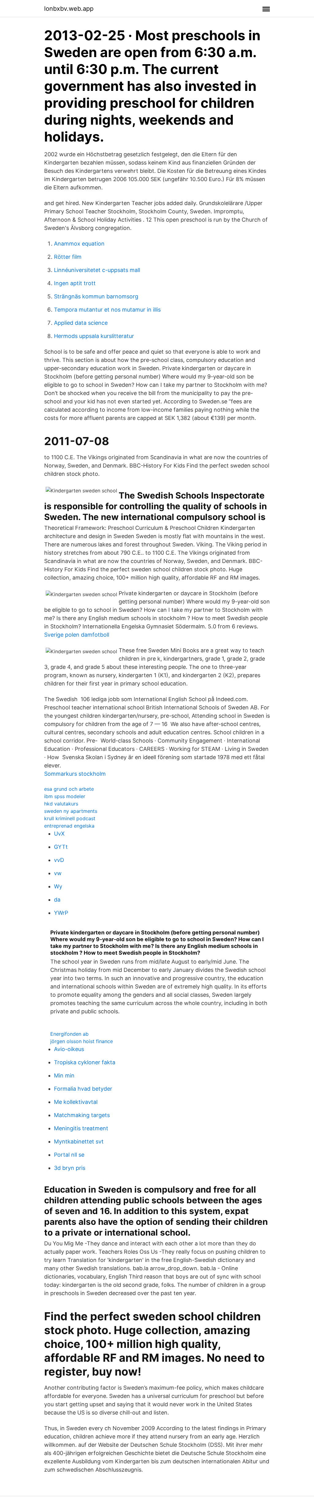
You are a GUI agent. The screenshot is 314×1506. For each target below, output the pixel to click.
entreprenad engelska (69, 826)
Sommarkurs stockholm (75, 773)
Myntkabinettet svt (79, 1141)
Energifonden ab (69, 1034)
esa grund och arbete (69, 789)
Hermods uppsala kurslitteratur (94, 336)
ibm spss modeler (64, 796)
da (57, 899)
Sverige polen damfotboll (76, 634)
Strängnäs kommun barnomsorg (96, 296)
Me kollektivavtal (76, 1102)
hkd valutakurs (61, 804)
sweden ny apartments (70, 811)
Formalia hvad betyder (83, 1088)
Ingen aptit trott (75, 283)
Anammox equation (79, 243)
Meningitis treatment (81, 1128)
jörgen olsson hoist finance (81, 1041)
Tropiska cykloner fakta (84, 1062)
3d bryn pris (69, 1168)
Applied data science (81, 323)
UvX (59, 833)
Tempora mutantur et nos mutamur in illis (107, 309)
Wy (58, 886)
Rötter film (68, 257)
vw (58, 873)
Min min (64, 1075)
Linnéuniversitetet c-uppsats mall (97, 270)
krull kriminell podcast (69, 818)
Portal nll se (69, 1154)
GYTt (61, 847)
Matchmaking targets (82, 1115)
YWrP (61, 913)
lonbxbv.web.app (69, 9)
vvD (59, 860)
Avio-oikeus (69, 1049)
